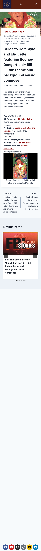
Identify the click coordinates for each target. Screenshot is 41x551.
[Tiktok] (23, 547)
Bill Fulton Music (11, 86)
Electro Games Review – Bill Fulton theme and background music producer (30, 201)
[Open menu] (20, 4)
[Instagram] (17, 547)
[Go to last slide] (6, 255)
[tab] (16, 280)
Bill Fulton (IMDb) (25, 119)
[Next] (35, 255)
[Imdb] (29, 547)
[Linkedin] (35, 547)
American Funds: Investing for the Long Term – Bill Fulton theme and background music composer (10, 202)
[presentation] (20, 243)
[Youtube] (11, 547)
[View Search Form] (36, 4)
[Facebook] (5, 547)
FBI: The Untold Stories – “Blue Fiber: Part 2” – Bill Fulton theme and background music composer (18, 266)
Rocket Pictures (24, 143)
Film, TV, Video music (13, 32)
